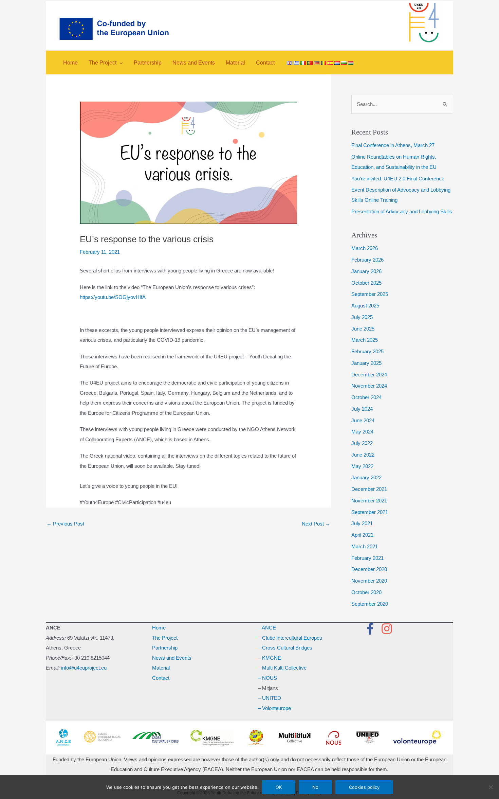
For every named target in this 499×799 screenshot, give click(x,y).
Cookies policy (364, 787)
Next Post (316, 524)
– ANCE (267, 628)
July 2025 (362, 317)
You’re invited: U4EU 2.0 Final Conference (397, 178)
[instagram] (388, 629)
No (315, 787)
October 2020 (366, 592)
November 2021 (369, 500)
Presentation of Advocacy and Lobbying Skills (401, 211)
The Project (165, 638)
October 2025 (366, 283)
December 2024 (369, 374)
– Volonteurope (274, 708)
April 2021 (362, 535)
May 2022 (362, 466)
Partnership (165, 648)
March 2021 (364, 546)
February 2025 (367, 351)
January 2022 (366, 477)
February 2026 (367, 260)
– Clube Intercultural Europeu (290, 638)
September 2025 (369, 294)
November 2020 (369, 581)
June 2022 (362, 455)
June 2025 (362, 329)
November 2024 (369, 386)
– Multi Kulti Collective (282, 668)
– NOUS (267, 678)
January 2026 (366, 271)
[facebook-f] (372, 629)
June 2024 (362, 420)
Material (161, 668)
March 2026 (364, 248)
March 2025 (364, 340)
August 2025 (365, 305)
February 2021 (367, 558)
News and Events (171, 658)
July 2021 (362, 523)
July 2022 (362, 443)
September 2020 (369, 604)
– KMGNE (269, 658)
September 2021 (369, 512)
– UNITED (269, 698)
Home (159, 628)
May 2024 (362, 431)
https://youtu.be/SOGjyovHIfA (113, 297)
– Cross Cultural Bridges (285, 648)
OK (279, 787)
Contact (160, 678)
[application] (119, 63)
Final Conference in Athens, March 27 (393, 145)
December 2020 (369, 569)
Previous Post (65, 524)
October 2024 (366, 397)
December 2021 (369, 489)
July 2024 (362, 409)
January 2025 (366, 363)
